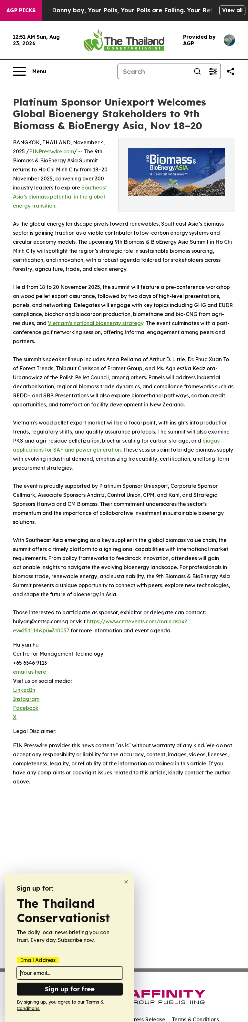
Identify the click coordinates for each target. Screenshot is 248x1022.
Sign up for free (70, 989)
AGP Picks (21, 10)
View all (232, 10)
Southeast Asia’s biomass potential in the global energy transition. (60, 196)
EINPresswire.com (51, 151)
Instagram (26, 699)
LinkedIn (24, 690)
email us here (29, 672)
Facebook (25, 708)
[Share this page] (230, 71)
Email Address (38, 960)
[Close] (126, 882)
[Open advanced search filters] (213, 71)
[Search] (197, 71)
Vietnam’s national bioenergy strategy (95, 323)
